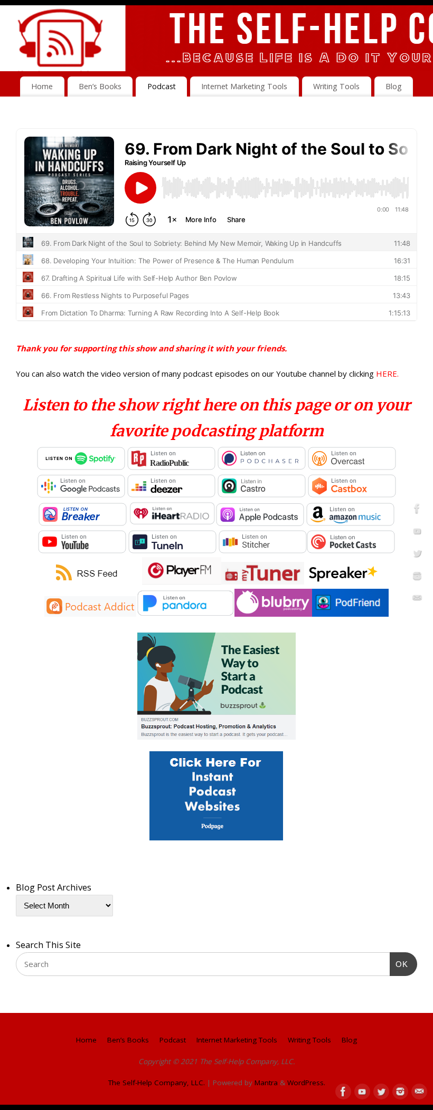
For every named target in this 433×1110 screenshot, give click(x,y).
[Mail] (417, 600)
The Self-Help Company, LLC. (156, 1082)
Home (42, 86)
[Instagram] (417, 578)
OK (399, 964)
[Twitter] (417, 555)
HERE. (387, 373)
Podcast (161, 86)
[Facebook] (417, 510)
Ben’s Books (100, 86)
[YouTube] (417, 533)
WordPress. (306, 1082)
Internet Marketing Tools (244, 86)
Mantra (266, 1082)
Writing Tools (336, 86)
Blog (393, 86)
